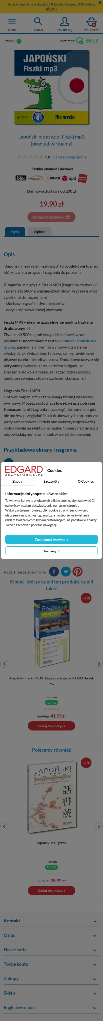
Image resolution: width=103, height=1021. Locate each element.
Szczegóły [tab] (51, 481)
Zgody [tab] (17, 481)
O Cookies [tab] (86, 481)
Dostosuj (49, 551)
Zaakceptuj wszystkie (51, 539)
